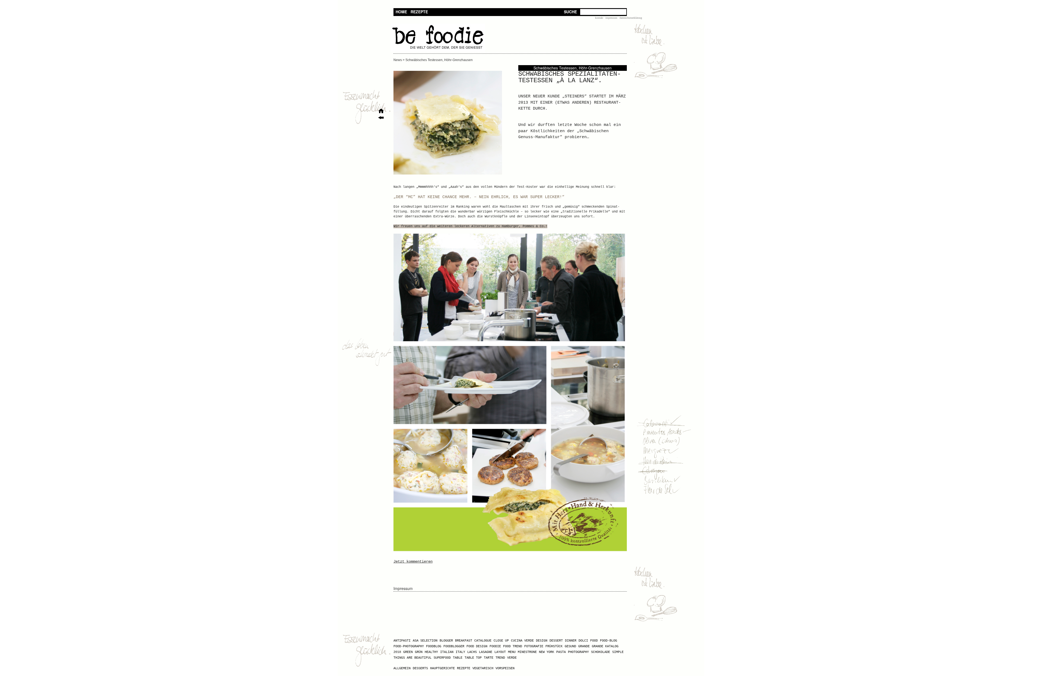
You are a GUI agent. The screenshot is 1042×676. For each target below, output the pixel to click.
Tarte (488, 658)
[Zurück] (381, 118)
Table (457, 658)
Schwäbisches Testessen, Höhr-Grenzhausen (439, 60)
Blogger (446, 641)
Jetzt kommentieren (413, 561)
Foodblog (433, 646)
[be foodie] (438, 50)
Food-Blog (608, 641)
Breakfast (463, 641)
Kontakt (599, 17)
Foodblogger (453, 646)
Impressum (611, 17)
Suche (570, 11)
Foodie (495, 646)
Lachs (472, 652)
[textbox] (603, 12)
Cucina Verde (522, 641)
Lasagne (485, 652)
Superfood (442, 658)
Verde (512, 658)
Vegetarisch (482, 668)
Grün (418, 652)
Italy (460, 652)
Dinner (570, 641)
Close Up (501, 641)
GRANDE (584, 646)
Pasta (561, 652)
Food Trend (512, 646)
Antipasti (402, 641)
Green (408, 652)
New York (546, 652)
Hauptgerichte (442, 668)
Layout (500, 652)
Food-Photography (408, 646)
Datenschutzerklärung (631, 17)
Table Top (473, 658)
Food (594, 641)
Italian (446, 652)
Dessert (556, 641)
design (541, 641)
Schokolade (600, 652)
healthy (431, 652)
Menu (512, 652)
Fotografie (533, 646)
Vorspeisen (504, 668)
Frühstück (554, 646)
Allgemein (402, 668)
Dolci (583, 641)
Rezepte (419, 11)
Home (401, 11)
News (397, 60)
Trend (500, 658)
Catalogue (482, 641)
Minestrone (527, 652)
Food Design (476, 646)
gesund (570, 646)
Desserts (420, 668)
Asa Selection (425, 641)
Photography (578, 652)
